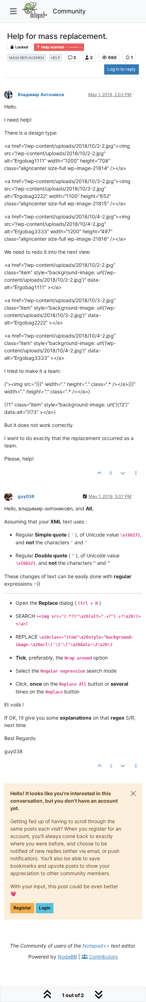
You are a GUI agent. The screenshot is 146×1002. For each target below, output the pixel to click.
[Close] (133, 793)
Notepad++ (96, 946)
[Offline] (11, 94)
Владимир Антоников (41, 94)
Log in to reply (121, 69)
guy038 (26, 496)
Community (69, 11)
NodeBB (67, 957)
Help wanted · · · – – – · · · (61, 47)
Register (22, 907)
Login (44, 907)
